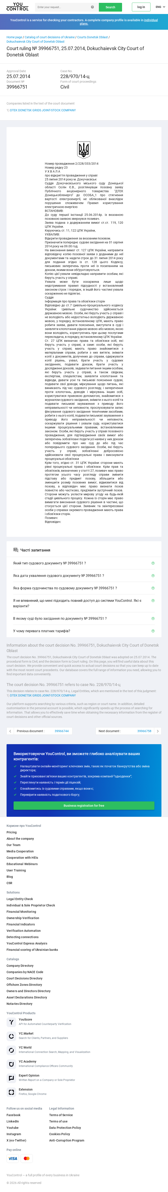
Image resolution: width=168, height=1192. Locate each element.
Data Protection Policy (65, 1127)
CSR (9, 883)
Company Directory (20, 965)
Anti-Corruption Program (66, 1140)
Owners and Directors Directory (29, 991)
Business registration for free (84, 805)
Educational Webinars (22, 864)
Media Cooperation (20, 851)
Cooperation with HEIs (22, 857)
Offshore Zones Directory (24, 984)
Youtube (13, 1127)
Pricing (12, 832)
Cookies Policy (59, 1134)
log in (141, 7)
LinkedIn (13, 1121)
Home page (14, 37)
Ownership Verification (23, 918)
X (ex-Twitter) (16, 1140)
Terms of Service (61, 1115)
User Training (16, 870)
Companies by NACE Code (25, 972)
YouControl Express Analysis (27, 943)
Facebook (13, 1115)
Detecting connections (22, 937)
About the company (20, 838)
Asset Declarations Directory (27, 997)
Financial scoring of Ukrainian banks (32, 949)
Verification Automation (24, 930)
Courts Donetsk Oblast (92, 37)
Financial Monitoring (21, 911)
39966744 (62, 731)
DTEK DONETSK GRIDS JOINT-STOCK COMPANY (43, 110)
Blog (10, 876)
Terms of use (58, 1121)
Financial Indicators (21, 924)
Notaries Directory (20, 1003)
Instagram (14, 1134)
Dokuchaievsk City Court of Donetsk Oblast (36, 41)
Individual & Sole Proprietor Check (31, 905)
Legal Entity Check (20, 899)
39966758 (144, 731)
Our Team (13, 845)
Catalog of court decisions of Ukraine (50, 37)
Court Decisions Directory (25, 978)
